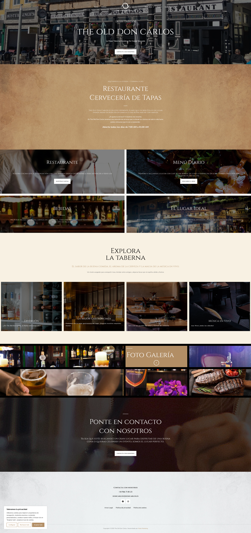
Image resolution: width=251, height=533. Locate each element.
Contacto (168, 7)
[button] (149, 7)
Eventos (159, 7)
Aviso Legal (109, 508)
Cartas (96, 7)
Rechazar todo (24, 525)
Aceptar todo (38, 525)
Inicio (89, 7)
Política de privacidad (123, 508)
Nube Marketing (143, 528)
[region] (25, 517)
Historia (103, 7)
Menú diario (148, 7)
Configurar (12, 525)
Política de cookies (140, 508)
